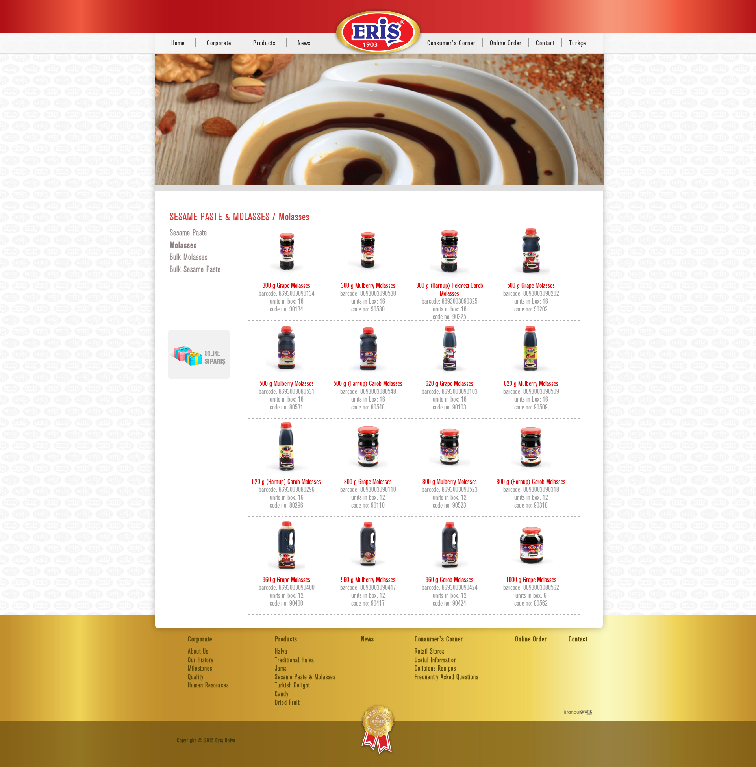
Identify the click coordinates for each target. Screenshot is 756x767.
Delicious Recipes (435, 668)
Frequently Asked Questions (446, 677)
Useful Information (436, 660)
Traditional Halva (294, 660)
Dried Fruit (287, 702)
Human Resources (208, 685)
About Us (198, 651)
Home (178, 43)
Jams (281, 668)
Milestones (200, 668)
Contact (545, 43)
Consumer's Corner (451, 43)
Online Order (506, 43)
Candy (282, 694)
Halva (281, 651)
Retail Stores (430, 651)
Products (264, 43)
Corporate (219, 43)
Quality (196, 677)
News (304, 43)
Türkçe (577, 43)
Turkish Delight (292, 685)
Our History (200, 660)
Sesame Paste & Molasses (305, 677)
